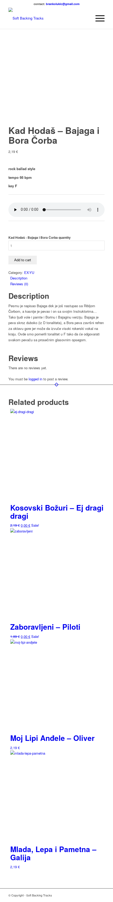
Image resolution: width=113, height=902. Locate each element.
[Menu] (97, 18)
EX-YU (29, 272)
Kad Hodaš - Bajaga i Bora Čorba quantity (39, 237)
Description (18, 278)
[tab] (57, 278)
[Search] (85, 18)
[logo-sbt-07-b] (46, 18)
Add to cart (22, 260)
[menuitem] (85, 18)
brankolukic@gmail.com (63, 4)
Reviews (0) (19, 283)
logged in (35, 378)
